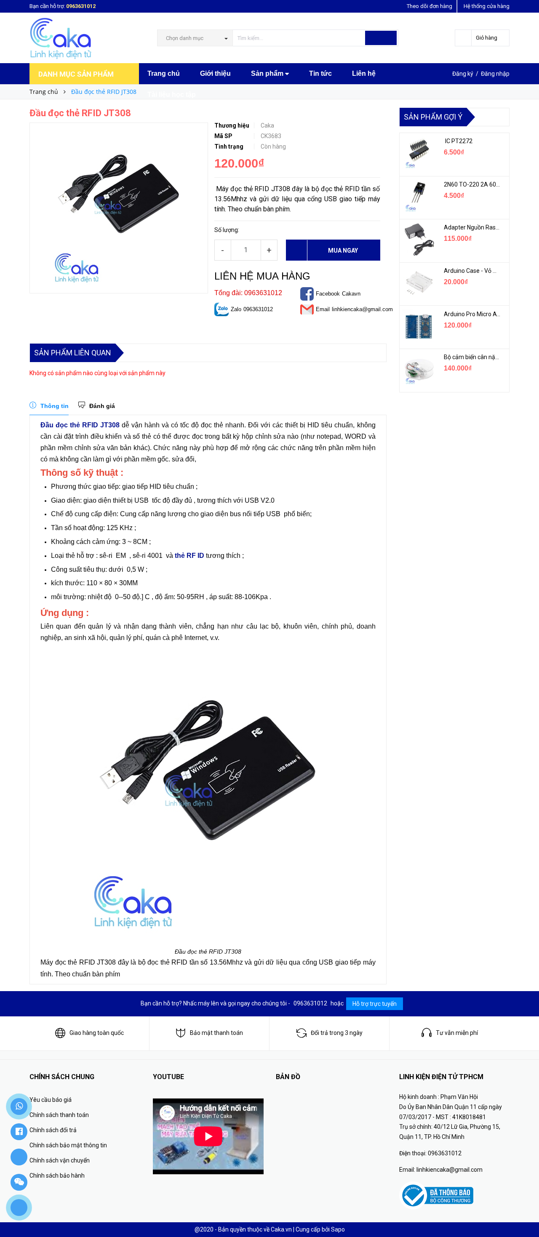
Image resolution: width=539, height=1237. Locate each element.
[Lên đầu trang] (524, 1211)
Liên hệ (364, 73)
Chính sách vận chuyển (59, 1160)
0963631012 (81, 6)
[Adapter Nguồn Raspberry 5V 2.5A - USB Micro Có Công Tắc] (418, 239)
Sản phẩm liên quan (72, 352)
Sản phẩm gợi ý (433, 116)
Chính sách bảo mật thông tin (68, 1145)
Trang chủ (163, 73)
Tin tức (320, 73)
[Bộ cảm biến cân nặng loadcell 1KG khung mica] (418, 369)
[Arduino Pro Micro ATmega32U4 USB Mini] (418, 326)
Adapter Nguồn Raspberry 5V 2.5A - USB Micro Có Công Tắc (472, 227)
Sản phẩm (268, 73)
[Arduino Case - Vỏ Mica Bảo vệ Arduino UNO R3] (418, 283)
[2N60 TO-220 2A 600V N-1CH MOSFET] (418, 196)
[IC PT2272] (418, 153)
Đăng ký (462, 73)
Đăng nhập (495, 73)
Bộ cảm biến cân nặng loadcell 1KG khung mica (472, 357)
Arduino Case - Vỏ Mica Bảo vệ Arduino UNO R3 (472, 270)
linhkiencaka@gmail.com (362, 309)
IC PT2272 (458, 141)
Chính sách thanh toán (59, 1115)
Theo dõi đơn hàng (429, 6)
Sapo (338, 1229)
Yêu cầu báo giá (50, 1099)
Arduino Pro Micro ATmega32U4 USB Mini (472, 314)
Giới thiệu (215, 73)
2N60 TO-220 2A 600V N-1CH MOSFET (472, 184)
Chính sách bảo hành (57, 1175)
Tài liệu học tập (171, 94)
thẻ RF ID (189, 555)
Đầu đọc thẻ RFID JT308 (80, 425)
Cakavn (351, 294)
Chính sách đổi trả (53, 1130)
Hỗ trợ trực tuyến (374, 1003)
